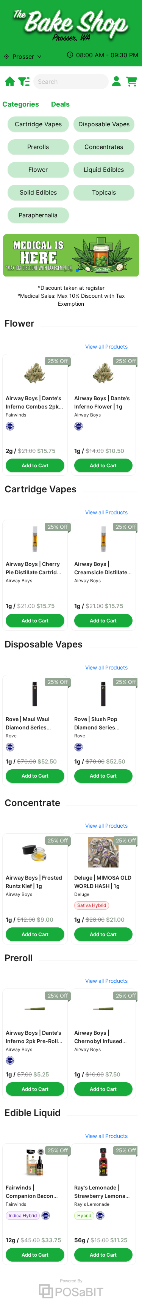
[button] (35, 373)
